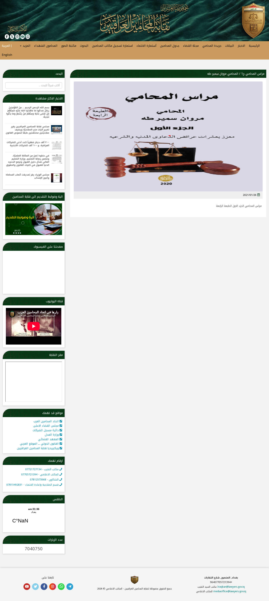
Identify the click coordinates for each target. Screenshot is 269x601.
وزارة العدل (52, 434)
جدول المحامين (169, 46)
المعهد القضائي (49, 439)
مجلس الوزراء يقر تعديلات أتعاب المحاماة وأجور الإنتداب (27, 176)
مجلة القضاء (191, 46)
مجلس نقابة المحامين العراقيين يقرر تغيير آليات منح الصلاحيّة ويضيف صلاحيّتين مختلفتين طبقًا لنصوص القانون (27, 129)
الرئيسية (254, 46)
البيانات (229, 46)
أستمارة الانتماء (146, 46)
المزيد (26, 46)
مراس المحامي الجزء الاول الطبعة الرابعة (239, 206)
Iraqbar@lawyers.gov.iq (231, 586)
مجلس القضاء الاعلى (46, 425)
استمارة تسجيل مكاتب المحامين (112, 46)
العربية (6, 46)
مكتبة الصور (68, 46)
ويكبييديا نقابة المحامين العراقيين (38, 448)
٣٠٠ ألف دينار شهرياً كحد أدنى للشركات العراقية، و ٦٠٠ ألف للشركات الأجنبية (28, 144)
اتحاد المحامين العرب (46, 421)
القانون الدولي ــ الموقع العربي (40, 443)
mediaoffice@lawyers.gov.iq (229, 591)
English (7, 55)
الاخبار (241, 46)
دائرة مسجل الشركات (46, 430)
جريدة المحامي (211, 46)
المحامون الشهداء (45, 46)
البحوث (84, 46)
